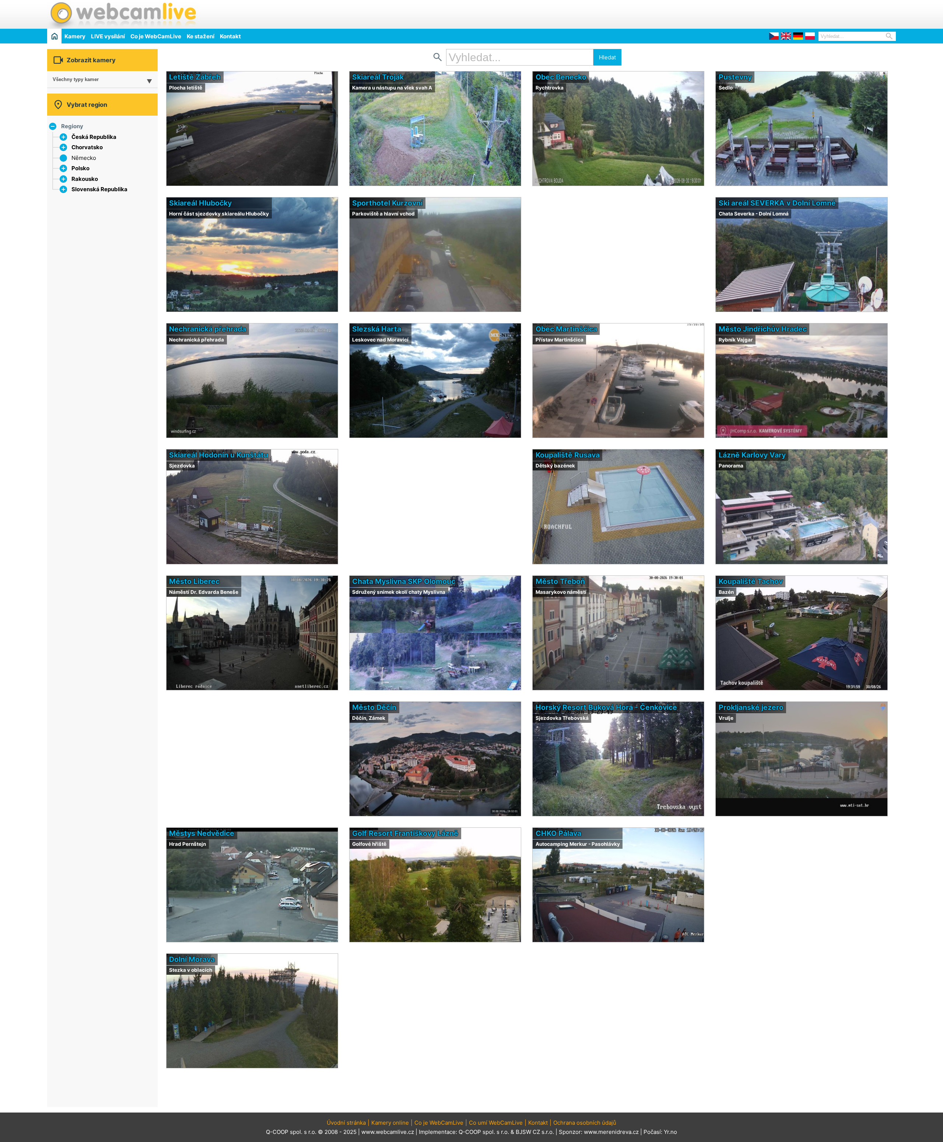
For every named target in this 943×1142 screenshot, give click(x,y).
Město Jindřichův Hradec (763, 329)
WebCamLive (122, 14)
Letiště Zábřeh (195, 77)
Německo (83, 157)
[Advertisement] (809, 13)
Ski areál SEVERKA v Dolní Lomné (777, 203)
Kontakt (230, 36)
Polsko (80, 168)
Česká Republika (93, 136)
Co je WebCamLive (155, 36)
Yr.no (670, 1131)
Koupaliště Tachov (751, 581)
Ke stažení (200, 36)
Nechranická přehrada (207, 329)
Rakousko (84, 178)
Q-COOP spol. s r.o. (484, 1131)
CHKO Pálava (558, 833)
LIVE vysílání (108, 36)
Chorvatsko (87, 147)
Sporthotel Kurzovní (387, 203)
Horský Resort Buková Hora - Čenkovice (606, 707)
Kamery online (390, 1122)
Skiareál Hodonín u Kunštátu (218, 455)
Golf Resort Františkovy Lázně (405, 833)
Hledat (607, 57)
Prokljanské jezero (751, 707)
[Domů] (54, 36)
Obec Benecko (561, 77)
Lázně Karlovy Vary (752, 455)
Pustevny (735, 77)
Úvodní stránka (346, 1122)
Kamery (74, 36)
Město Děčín (374, 707)
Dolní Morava (192, 959)
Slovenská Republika (99, 189)
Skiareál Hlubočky (200, 203)
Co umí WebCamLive (496, 1122)
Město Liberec (194, 581)
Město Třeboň (560, 581)
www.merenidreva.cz (611, 1131)
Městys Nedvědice (201, 833)
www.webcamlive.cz (387, 1131)
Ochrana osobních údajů (584, 1122)
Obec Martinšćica (566, 329)
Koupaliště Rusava (568, 455)
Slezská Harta (376, 329)
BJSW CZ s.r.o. (535, 1131)
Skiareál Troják (378, 77)
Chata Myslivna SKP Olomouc (403, 581)
